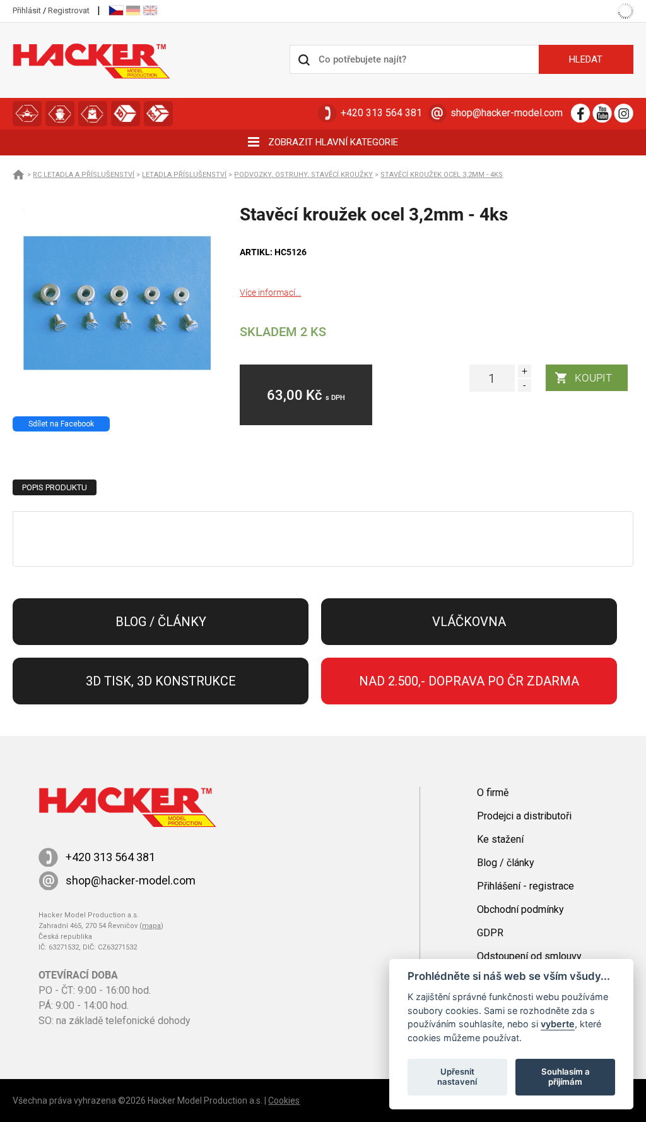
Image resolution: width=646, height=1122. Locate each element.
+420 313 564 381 (381, 113)
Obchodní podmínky (520, 909)
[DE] (133, 10)
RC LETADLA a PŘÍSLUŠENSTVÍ (83, 175)
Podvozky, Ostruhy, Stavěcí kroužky (303, 175)
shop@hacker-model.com (506, 113)
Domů (19, 174)
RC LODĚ (59, 113)
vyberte (558, 1023)
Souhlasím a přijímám (565, 1076)
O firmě (492, 793)
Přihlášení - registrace (525, 886)
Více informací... (270, 292)
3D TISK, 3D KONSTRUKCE (125, 113)
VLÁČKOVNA (92, 113)
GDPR (490, 933)
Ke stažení (500, 839)
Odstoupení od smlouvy (529, 956)
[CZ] (116, 10)
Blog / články (160, 621)
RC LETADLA (27, 113)
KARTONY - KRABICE (158, 113)
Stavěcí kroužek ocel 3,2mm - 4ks (441, 175)
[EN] (150, 10)
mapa (151, 926)
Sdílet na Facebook (61, 423)
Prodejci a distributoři (524, 816)
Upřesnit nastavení (457, 1076)
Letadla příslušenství (184, 175)
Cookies (284, 1100)
